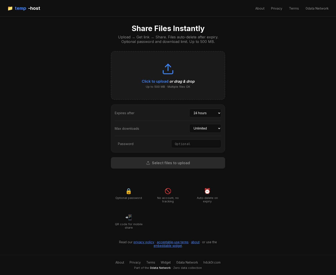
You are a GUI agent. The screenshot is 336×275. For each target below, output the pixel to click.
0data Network (317, 8)
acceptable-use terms (173, 242)
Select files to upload (171, 163)
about (195, 242)
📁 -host (23, 8)
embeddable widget (168, 246)
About (259, 8)
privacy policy (143, 242)
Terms (294, 8)
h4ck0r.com (212, 262)
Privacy (276, 8)
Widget (166, 262)
